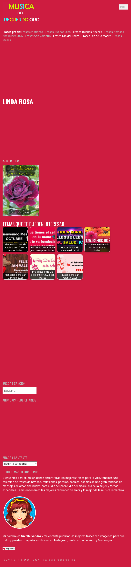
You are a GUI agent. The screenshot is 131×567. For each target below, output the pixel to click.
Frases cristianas (32, 32)
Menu (123, 7)
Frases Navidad (114, 32)
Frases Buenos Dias (58, 32)
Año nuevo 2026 (13, 36)
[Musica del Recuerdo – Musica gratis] (21, 21)
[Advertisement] (65, 70)
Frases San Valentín (38, 36)
